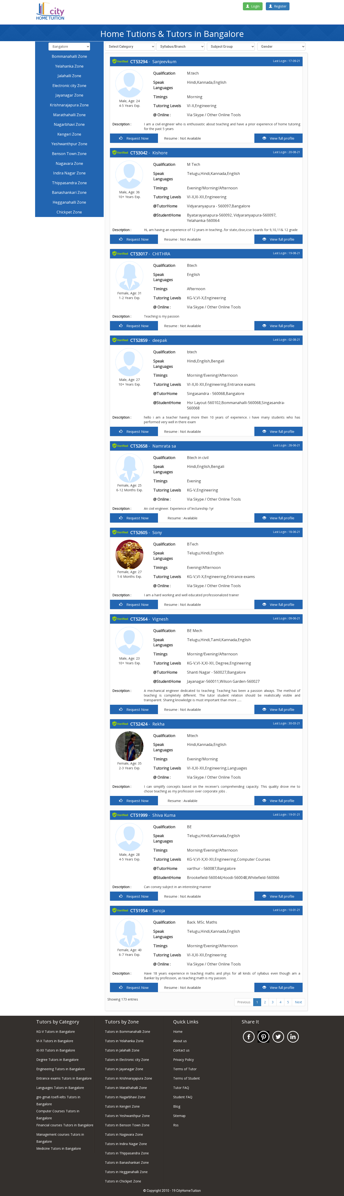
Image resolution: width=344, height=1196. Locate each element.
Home (178, 1031)
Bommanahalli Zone (69, 56)
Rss (176, 1125)
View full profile (280, 138)
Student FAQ (182, 1097)
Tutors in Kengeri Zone (122, 1106)
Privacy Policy (183, 1059)
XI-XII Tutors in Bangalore (55, 1050)
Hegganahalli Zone (69, 202)
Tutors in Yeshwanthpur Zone (127, 1115)
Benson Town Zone (69, 153)
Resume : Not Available (182, 138)
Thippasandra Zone (69, 182)
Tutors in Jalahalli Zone (122, 1050)
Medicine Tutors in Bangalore (58, 1148)
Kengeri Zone (69, 134)
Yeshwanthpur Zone (69, 143)
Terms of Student (186, 1078)
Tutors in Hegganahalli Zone (126, 1172)
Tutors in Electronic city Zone (127, 1059)
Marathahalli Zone (69, 114)
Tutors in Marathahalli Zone (126, 1087)
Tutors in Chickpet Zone (123, 1181)
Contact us (181, 1050)
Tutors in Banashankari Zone (127, 1162)
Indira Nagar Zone (69, 173)
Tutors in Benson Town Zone (127, 1125)
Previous (243, 1002)
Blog (176, 1106)
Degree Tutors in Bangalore (57, 1059)
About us (180, 1041)
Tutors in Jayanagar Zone (124, 1069)
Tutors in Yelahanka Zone (124, 1041)
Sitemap (179, 1115)
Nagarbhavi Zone (69, 124)
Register (279, 6)
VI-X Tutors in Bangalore (54, 1041)
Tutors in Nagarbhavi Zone (125, 1097)
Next (298, 1002)
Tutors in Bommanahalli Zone (127, 1031)
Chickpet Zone (69, 212)
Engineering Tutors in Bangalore (60, 1069)
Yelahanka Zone (69, 66)
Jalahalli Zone (69, 75)
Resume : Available (182, 518)
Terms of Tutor (185, 1069)
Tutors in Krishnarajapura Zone (128, 1078)
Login (254, 6)
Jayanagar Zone (69, 95)
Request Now (136, 138)
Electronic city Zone (69, 85)
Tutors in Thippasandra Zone (127, 1153)
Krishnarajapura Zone (69, 105)
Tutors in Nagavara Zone (124, 1134)
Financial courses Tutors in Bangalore (64, 1125)
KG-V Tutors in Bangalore (55, 1031)
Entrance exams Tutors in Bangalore (64, 1078)
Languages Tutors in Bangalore (60, 1087)
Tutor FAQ (181, 1087)
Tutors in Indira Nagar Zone (126, 1144)
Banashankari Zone (69, 192)
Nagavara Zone (69, 163)
